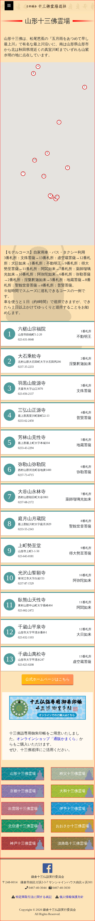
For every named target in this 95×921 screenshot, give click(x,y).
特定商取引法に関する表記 (34, 897)
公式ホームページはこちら (47, 679)
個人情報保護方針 (71, 897)
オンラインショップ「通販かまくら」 (48, 739)
